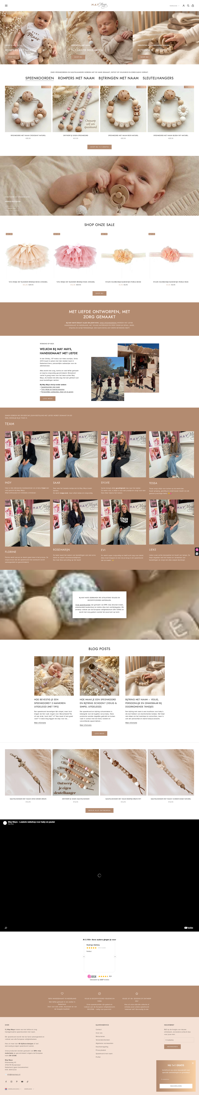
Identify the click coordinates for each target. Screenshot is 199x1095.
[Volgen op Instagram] (11, 1082)
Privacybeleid (101, 1050)
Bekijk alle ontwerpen (99, 810)
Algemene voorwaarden (104, 1043)
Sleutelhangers (158, 78)
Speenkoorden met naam (50, 387)
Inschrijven (176, 1086)
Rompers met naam (76, 78)
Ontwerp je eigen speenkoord (75, 135)
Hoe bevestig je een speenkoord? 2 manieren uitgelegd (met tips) (50, 703)
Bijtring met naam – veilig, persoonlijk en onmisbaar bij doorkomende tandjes (143, 703)
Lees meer (47, 398)
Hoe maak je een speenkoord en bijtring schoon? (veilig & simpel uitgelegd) (98, 703)
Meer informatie (40, 723)
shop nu (12, 57)
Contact (99, 1029)
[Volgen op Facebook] (6, 1082)
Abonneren (172, 1046)
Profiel (98, 1057)
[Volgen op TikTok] (28, 1082)
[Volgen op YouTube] (22, 1082)
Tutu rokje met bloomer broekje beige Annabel (28, 282)
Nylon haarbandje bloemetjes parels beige (123, 282)
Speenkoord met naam (104, 1053)
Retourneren (100, 1036)
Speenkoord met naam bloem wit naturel (170, 135)
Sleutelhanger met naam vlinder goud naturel (171, 799)
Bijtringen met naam (119, 78)
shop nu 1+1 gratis (99, 147)
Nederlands (173, 6)
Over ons (99, 1033)
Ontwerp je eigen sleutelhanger (75, 799)
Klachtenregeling (102, 1047)
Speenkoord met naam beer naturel (123, 135)
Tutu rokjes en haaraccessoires (52, 389)
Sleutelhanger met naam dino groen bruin (28, 799)
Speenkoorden (39, 78)
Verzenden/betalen (103, 1040)
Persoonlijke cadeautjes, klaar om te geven (57, 392)
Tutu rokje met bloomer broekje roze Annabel (76, 282)
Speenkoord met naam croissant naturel (28, 135)
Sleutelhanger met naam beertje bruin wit (123, 799)
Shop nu (78, 57)
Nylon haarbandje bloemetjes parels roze (170, 282)
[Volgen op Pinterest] (17, 1082)
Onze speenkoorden (108, 323)
